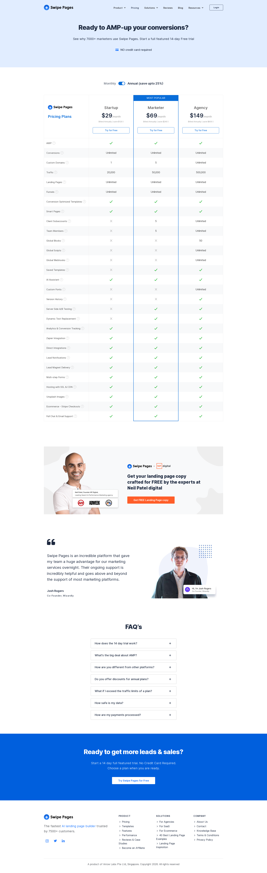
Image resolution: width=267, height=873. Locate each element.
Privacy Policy (205, 839)
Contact (201, 826)
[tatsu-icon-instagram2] (48, 841)
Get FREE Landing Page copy (151, 500)
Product (118, 7)
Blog (180, 7)
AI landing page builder (79, 826)
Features (127, 830)
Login (216, 7)
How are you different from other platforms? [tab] (124, 667)
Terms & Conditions (208, 835)
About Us (202, 821)
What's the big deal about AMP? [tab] (116, 655)
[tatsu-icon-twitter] (56, 841)
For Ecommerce (168, 830)
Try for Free (111, 130)
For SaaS (164, 826)
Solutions (149, 7)
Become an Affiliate (133, 847)
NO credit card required (136, 49)
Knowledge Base (206, 830)
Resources (194, 7)
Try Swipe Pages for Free (133, 780)
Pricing (135, 7)
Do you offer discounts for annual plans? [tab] (121, 679)
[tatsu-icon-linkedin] (63, 841)
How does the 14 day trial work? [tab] (116, 643)
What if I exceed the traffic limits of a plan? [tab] (123, 691)
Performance (129, 835)
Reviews (168, 7)
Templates (128, 826)
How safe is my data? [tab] (109, 703)
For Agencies (166, 821)
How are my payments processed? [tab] (118, 714)
